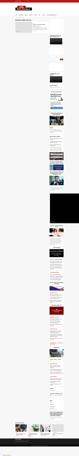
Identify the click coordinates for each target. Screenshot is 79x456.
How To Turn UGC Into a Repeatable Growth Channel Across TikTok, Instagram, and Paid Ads (56, 268)
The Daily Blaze (54, 376)
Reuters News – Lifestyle (56, 359)
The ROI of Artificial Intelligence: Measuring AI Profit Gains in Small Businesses (55, 366)
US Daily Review (54, 292)
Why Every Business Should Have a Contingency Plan (55, 145)
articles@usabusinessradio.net (57, 129)
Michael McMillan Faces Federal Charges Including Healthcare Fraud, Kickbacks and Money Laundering (56, 335)
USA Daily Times (54, 363)
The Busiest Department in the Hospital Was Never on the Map (56, 142)
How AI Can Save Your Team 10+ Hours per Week (56, 139)
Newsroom (17, 435)
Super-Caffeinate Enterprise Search (55, 274)
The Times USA (54, 328)
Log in (51, 402)
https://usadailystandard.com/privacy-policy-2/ (22, 441)
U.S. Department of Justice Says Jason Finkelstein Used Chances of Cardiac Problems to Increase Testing (56, 332)
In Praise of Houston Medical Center (58, 428)
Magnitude (42, 445)
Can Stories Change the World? (23, 27)
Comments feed (52, 406)
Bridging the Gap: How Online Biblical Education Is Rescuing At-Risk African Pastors (56, 301)
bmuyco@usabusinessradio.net (54, 131)
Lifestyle (34, 23)
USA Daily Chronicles (55, 317)
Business (17, 432)
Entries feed (52, 404)
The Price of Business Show (56, 259)
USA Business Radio (55, 272)
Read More (35, 30)
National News (55, 432)
